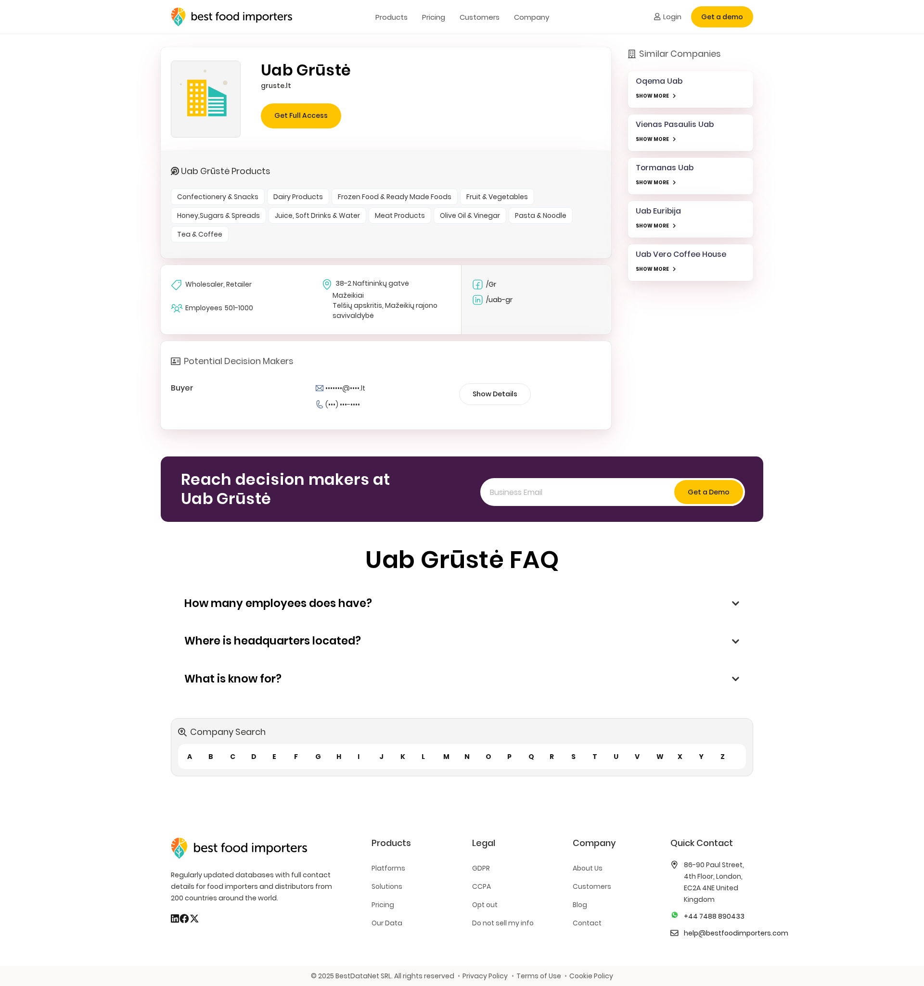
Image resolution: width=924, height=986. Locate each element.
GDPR (481, 868)
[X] (194, 918)
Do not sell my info (503, 923)
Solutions (387, 886)
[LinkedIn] (175, 918)
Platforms (388, 868)
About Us (588, 868)
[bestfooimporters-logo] (231, 16)
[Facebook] (184, 918)
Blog (580, 905)
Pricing (383, 905)
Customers (592, 886)
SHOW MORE (652, 96)
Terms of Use (538, 976)
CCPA (481, 886)
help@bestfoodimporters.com (736, 933)
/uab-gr (499, 299)
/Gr (491, 284)
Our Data (387, 923)
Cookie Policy (591, 976)
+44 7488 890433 (714, 916)
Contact (587, 923)
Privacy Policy (485, 976)
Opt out (485, 905)
